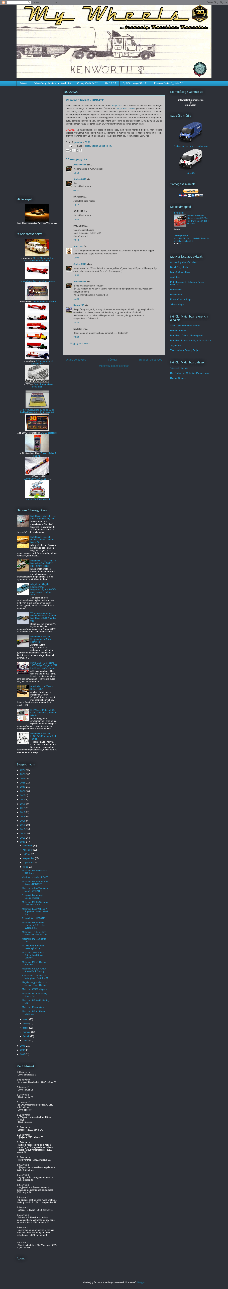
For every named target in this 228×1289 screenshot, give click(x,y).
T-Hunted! (179, 213)
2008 (23, 1046)
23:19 (76, 240)
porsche (78, 142)
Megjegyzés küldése (80, 343)
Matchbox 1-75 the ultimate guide (186, 335)
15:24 (76, 299)
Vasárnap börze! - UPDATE (35, 877)
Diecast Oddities (178, 378)
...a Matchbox (26, 281)
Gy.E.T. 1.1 (110, 83)
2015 (23, 816)
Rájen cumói (176, 294)
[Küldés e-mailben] (67, 150)
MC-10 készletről (49, 433)
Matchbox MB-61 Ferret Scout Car (33, 1012)
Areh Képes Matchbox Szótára (185, 325)
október (27, 854)
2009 (23, 842)
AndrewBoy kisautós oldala (183, 262)
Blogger (141, 1282)
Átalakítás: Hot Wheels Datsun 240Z (41, 687)
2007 (23, 1050)
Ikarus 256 (78, 305)
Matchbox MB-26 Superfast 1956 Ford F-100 (35, 903)
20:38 (76, 337)
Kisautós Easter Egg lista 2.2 (168, 83)
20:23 (76, 322)
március (27, 1032)
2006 (23, 1054)
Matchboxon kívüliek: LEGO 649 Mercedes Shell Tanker (43, 736)
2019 (23, 799)
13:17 (76, 205)
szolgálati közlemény (102, 146)
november (28, 850)
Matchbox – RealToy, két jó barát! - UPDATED (35, 889)
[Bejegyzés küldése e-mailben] (70, 146)
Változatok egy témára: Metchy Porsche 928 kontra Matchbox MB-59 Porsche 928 (43, 617)
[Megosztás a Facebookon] (77, 150)
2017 (23, 808)
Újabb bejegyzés (76, 359)
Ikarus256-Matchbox (180, 272)
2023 (23, 782)
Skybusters (175, 345)
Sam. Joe (78, 246)
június (26, 1019)
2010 (23, 838)
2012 (23, 829)
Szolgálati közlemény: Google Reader (32, 896)
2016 (23, 812)
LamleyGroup (181, 235)
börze (87, 146)
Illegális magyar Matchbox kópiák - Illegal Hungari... (35, 983)
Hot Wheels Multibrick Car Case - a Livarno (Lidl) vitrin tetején (43, 713)
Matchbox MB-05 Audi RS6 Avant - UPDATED (35, 882)
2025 (23, 774)
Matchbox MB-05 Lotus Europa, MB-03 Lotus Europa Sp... (33, 925)
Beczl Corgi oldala (179, 267)
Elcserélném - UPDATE (33, 918)
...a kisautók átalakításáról (37, 499)
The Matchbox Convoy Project (185, 350)
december (28, 845)
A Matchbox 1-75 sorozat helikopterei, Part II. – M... (36, 976)
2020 (23, 795)
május (26, 1023)
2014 (23, 821)
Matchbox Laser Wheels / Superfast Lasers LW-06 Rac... (35, 911)
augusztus (28, 862)
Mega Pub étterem (126, 108)
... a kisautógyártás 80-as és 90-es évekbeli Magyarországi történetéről (37, 411)
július (26, 867)
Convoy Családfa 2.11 (87, 83)
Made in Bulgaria (178, 330)
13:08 (76, 257)
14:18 (76, 173)
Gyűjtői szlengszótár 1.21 (135, 83)
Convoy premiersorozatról (44, 301)
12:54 (76, 219)
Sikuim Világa (177, 304)
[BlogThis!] (70, 150)
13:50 (76, 275)
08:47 (76, 190)
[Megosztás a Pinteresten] (80, 150)
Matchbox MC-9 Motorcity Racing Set (34, 995)
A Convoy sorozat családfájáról (42, 362)
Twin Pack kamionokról (44, 281)
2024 (23, 778)
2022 (23, 787)
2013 (23, 825)
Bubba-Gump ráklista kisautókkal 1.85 (52, 83)
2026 (23, 770)
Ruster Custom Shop (180, 299)
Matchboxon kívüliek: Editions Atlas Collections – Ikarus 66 (43, 539)
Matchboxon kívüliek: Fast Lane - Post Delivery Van (43, 517)
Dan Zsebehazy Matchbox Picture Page (189, 373)
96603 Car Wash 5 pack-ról (37, 479)
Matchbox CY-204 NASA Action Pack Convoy (34, 970)
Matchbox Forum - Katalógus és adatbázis (190, 340)
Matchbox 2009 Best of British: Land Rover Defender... (33, 955)
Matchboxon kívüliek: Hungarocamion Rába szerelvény (40, 639)
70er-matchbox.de (179, 368)
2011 (23, 833)
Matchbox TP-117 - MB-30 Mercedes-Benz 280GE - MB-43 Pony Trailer (43, 563)
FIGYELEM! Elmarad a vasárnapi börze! (33, 947)
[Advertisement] (37, 139)
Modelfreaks (176, 289)
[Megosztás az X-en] (73, 150)
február (26, 1036)
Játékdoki (175, 277)
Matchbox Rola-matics (33, 1007)
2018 (23, 804)
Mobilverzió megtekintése (114, 365)
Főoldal (23, 83)
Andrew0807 (79, 164)
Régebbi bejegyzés (150, 359)
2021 (23, 791)
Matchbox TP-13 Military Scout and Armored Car (34, 933)
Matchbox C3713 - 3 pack (34, 989)
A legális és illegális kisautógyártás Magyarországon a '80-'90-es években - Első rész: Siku (43, 589)
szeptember (29, 858)
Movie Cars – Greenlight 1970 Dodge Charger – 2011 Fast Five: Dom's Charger (43, 665)
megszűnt (117, 105)
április (26, 1028)
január (26, 1040)
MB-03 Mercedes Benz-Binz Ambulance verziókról (40, 259)
